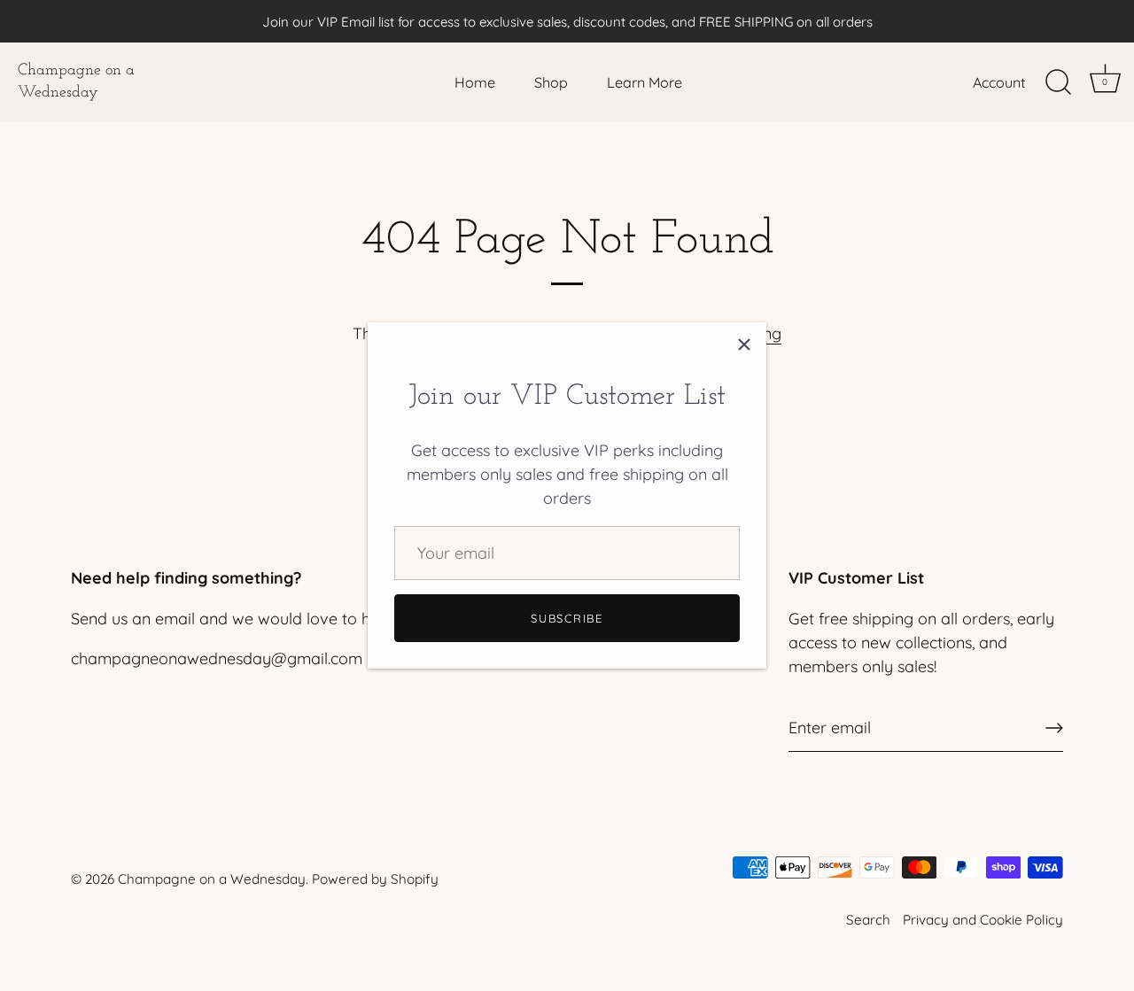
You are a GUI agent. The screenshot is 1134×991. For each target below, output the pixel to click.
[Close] (744, 344)
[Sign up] (1054, 728)
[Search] (1057, 82)
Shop (551, 82)
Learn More (644, 82)
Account (999, 82)
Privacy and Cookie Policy (983, 919)
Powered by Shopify (375, 879)
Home (474, 82)
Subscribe (566, 618)
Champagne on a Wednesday (76, 82)
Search (868, 919)
